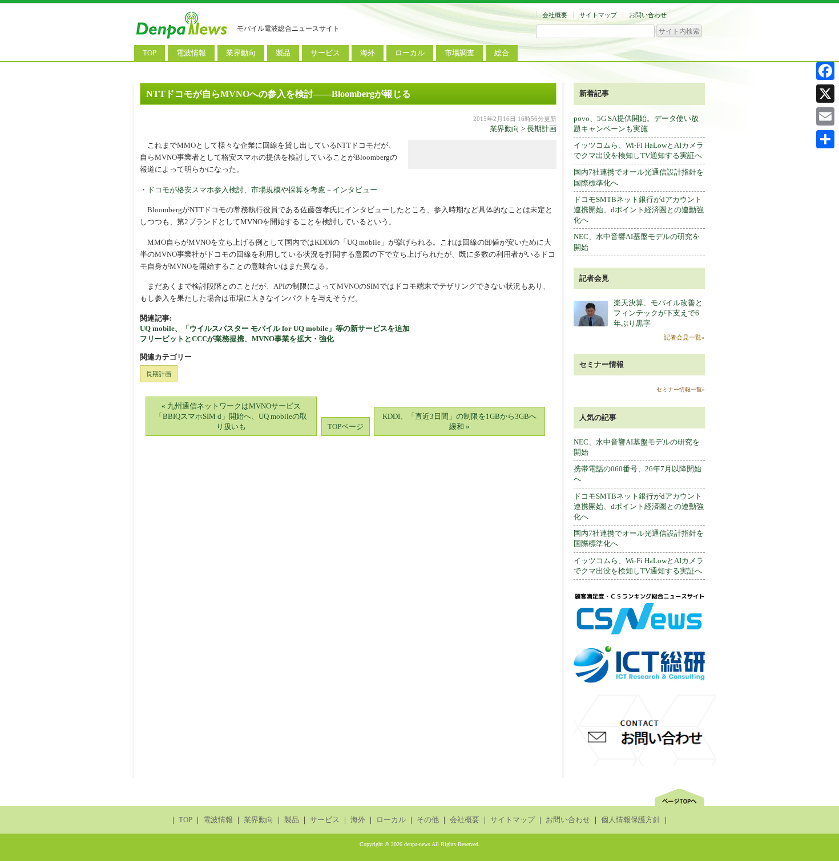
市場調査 (459, 52)
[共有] (825, 139)
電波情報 (191, 52)
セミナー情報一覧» (680, 389)
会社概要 (554, 14)
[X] (825, 93)
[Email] (825, 116)
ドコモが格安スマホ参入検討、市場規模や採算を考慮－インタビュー (262, 189)
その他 (428, 819)
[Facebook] (825, 70)
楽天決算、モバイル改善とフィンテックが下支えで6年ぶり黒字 (658, 313)
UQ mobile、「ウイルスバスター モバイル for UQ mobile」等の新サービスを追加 (275, 328)
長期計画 (541, 128)
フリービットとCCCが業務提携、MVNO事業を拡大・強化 (237, 338)
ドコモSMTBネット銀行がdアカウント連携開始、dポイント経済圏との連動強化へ (639, 209)
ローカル (410, 52)
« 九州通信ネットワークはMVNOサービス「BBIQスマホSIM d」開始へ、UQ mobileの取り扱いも (231, 416)
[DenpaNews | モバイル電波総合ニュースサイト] (182, 38)
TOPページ (346, 426)
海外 (367, 52)
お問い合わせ (648, 14)
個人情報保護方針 (630, 819)
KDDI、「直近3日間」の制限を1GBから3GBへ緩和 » (459, 421)
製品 (283, 52)
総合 (501, 52)
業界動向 (241, 52)
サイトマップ (598, 14)
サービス (325, 52)
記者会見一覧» (684, 337)
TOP (149, 52)
